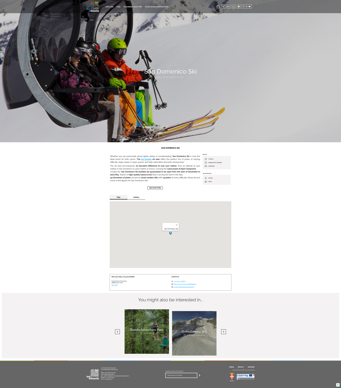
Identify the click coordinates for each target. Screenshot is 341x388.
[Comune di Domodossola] (232, 376)
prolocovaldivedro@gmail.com (184, 287)
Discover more (155, 188)
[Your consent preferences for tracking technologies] (338, 385)
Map (118, 197)
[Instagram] (246, 7)
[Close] (177, 225)
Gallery (136, 197)
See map (115, 285)
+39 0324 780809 (179, 281)
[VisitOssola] (93, 7)
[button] (170, 233)
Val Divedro (146, 159)
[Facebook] (243, 7)
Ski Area (180, 77)
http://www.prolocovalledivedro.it (185, 284)
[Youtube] (249, 7)
